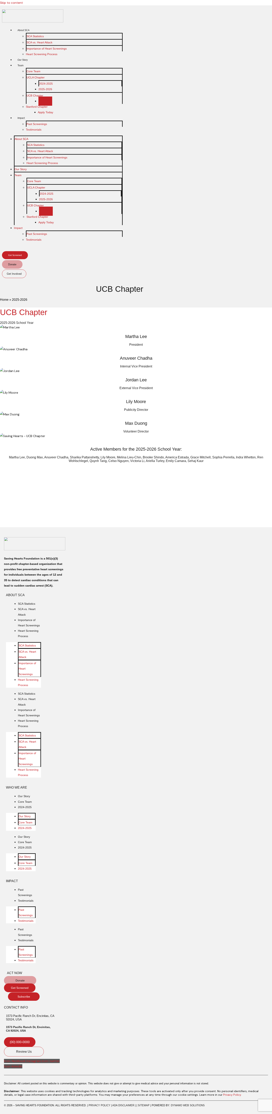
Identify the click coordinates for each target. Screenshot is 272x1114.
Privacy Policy (232, 1094)
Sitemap (144, 1105)
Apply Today (45, 112)
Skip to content (11, 3)
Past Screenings (36, 124)
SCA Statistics (35, 36)
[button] (5, 249)
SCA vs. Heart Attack (39, 42)
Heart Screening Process (41, 54)
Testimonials (33, 129)
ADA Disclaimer (123, 1105)
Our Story (23, 60)
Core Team (33, 71)
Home (4, 299)
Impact (21, 118)
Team (20, 65)
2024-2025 (46, 83)
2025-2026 (45, 89)
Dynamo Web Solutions (188, 1105)
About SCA (23, 30)
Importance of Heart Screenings (46, 48)
